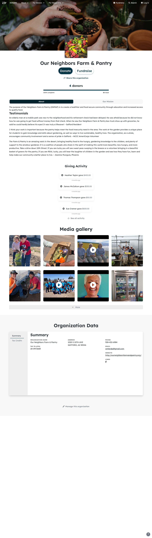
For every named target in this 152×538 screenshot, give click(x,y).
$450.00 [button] (87, 175)
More (77, 307)
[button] (93, 250)
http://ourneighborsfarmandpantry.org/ (123, 355)
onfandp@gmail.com (114, 349)
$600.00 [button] (85, 208)
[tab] (41, 101)
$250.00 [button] (88, 186)
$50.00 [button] (89, 197)
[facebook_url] (106, 362)
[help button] (148, 534)
